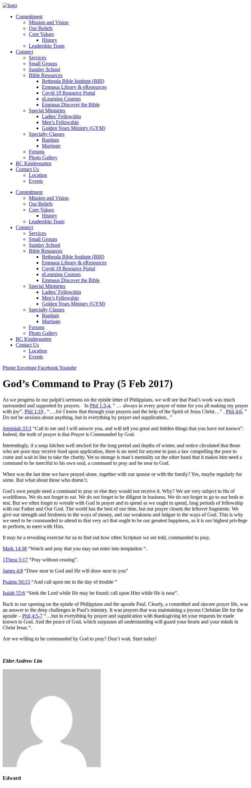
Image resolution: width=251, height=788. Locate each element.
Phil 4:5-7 (32, 616)
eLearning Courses (61, 99)
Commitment (29, 16)
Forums (36, 151)
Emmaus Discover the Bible (71, 104)
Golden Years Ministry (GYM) (73, 128)
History (49, 40)
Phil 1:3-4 (100, 405)
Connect (24, 52)
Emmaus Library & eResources (74, 87)
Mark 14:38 (15, 548)
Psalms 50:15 (16, 582)
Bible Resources (45, 75)
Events (36, 181)
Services (37, 57)
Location (38, 175)
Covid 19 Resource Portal (68, 93)
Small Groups (43, 63)
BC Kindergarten (33, 163)
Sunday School (44, 69)
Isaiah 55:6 (14, 593)
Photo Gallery (43, 157)
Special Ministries (47, 110)
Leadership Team (46, 46)
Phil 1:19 (34, 411)
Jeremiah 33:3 (17, 428)
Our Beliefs (41, 28)
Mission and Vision (49, 22)
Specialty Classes (46, 134)
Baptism (50, 140)
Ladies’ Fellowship (61, 116)
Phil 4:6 (234, 411)
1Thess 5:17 (15, 559)
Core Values (41, 34)
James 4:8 (13, 571)
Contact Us (27, 169)
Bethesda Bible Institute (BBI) (73, 81)
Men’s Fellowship (60, 122)
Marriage (51, 146)
